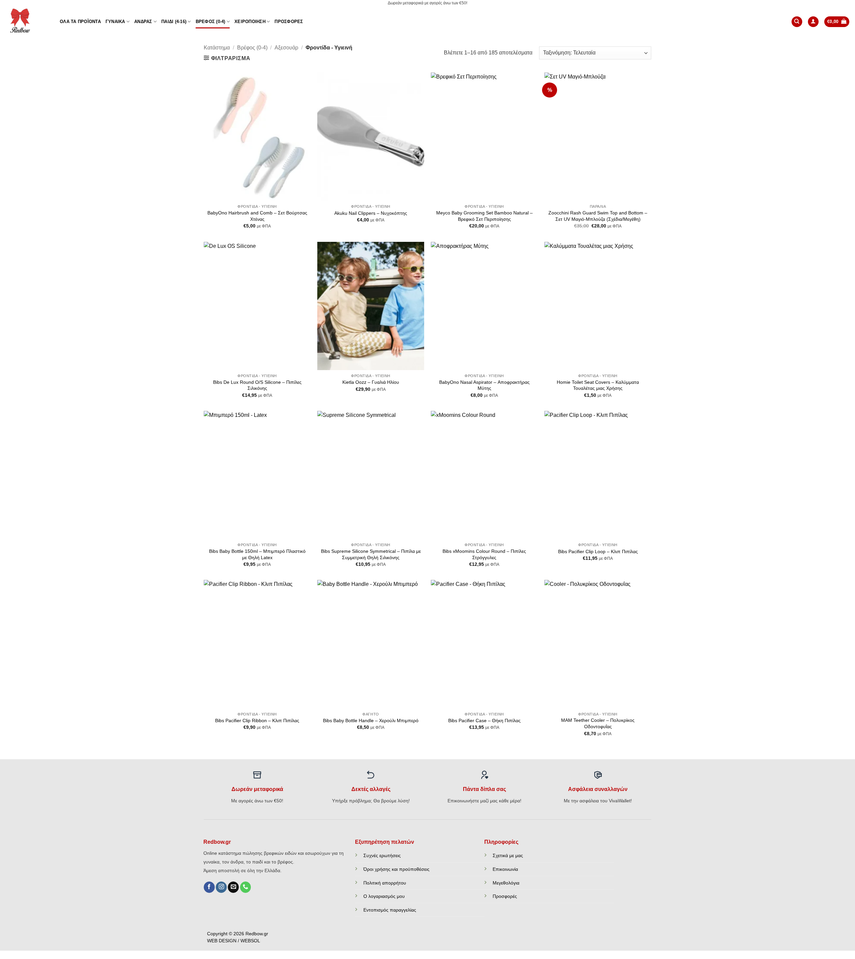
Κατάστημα (217, 47)
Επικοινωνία (505, 869)
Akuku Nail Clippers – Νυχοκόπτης (370, 213)
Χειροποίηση (250, 21)
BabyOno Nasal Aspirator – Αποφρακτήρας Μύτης (484, 385)
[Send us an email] (233, 887)
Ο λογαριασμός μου (384, 896)
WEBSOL (250, 940)
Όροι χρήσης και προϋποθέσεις (396, 869)
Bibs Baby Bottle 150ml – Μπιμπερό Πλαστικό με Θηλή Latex (257, 554)
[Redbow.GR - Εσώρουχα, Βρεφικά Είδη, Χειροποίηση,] (27, 22)
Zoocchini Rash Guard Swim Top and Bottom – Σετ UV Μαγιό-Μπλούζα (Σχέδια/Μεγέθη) (597, 216)
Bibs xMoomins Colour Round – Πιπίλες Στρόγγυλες (484, 554)
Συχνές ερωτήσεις (382, 855)
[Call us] (245, 887)
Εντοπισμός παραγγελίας (389, 910)
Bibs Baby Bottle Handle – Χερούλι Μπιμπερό (370, 720)
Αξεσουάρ (286, 47)
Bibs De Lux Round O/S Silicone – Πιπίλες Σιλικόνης (257, 385)
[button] (813, 21)
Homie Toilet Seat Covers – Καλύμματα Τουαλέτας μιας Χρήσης (598, 385)
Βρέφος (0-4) (210, 21)
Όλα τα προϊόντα (80, 21)
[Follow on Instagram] (221, 887)
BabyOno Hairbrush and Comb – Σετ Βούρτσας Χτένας (257, 216)
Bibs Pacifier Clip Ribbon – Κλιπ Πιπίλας (257, 720)
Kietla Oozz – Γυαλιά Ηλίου (370, 382)
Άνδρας (143, 21)
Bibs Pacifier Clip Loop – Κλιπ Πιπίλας (598, 551)
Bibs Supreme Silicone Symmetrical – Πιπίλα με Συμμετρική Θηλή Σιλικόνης (371, 554)
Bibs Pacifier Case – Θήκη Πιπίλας (484, 720)
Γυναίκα (115, 21)
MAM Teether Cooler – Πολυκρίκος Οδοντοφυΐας (598, 723)
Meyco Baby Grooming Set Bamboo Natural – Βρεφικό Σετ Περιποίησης (484, 216)
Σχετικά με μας (508, 855)
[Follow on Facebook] (209, 887)
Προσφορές (289, 21)
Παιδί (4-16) (173, 21)
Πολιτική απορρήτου (384, 883)
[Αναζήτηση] (797, 21)
